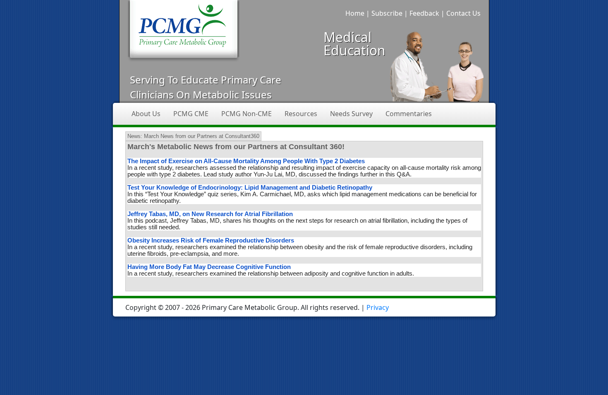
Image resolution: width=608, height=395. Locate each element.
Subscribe (386, 13)
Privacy (377, 307)
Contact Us (463, 13)
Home (354, 13)
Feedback (424, 13)
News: (134, 136)
